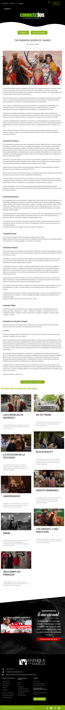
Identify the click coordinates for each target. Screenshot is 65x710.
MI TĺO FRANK (43, 414)
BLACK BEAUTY (44, 451)
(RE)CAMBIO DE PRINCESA (11, 573)
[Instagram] (55, 708)
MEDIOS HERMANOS (47, 490)
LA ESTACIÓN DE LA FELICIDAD (14, 456)
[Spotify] (59, 708)
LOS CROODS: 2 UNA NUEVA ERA (47, 530)
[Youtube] (51, 708)
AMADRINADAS (11, 496)
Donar (35, 678)
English (21, 3)
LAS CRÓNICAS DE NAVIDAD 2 (13, 416)
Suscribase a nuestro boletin (39, 689)
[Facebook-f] (47, 708)
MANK (6, 533)
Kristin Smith (34, 44)
